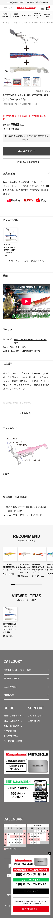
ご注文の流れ (10, 731)
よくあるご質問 (35, 715)
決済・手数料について (14, 715)
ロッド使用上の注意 (13, 741)
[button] (45, 71)
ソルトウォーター (15, 23)
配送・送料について (13, 721)
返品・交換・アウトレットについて (24, 515)
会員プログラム (11, 736)
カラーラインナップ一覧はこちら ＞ (26, 261)
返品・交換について (13, 726)
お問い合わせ (34, 721)
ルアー (26, 23)
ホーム (5, 23)
